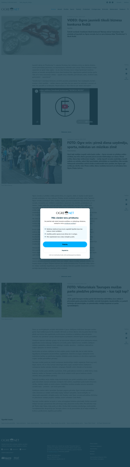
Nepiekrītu (65, 250)
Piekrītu (65, 244)
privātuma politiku (70, 223)
